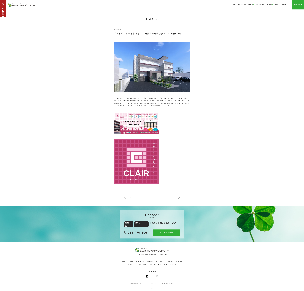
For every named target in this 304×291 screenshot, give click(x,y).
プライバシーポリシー (156, 264)
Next (174, 197)
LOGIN (152, 288)
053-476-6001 (138, 232)
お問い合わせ (298, 4)
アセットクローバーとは (137, 261)
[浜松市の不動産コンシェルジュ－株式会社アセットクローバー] (21, 4)
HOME (124, 261)
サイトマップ (170, 264)
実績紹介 (179, 261)
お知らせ (132, 264)
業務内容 (150, 261)
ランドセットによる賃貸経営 (164, 261)
